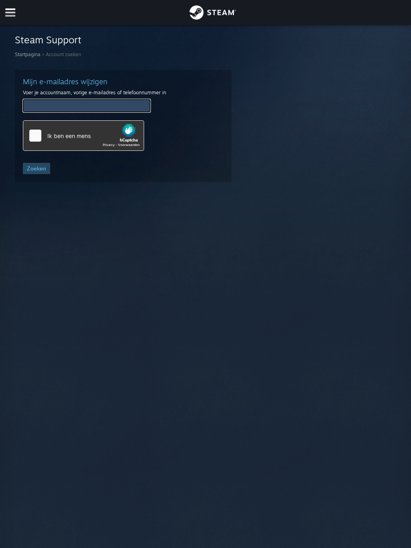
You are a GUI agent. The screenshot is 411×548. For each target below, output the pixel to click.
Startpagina (28, 54)
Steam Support (48, 40)
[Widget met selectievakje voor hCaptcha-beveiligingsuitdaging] (83, 135)
